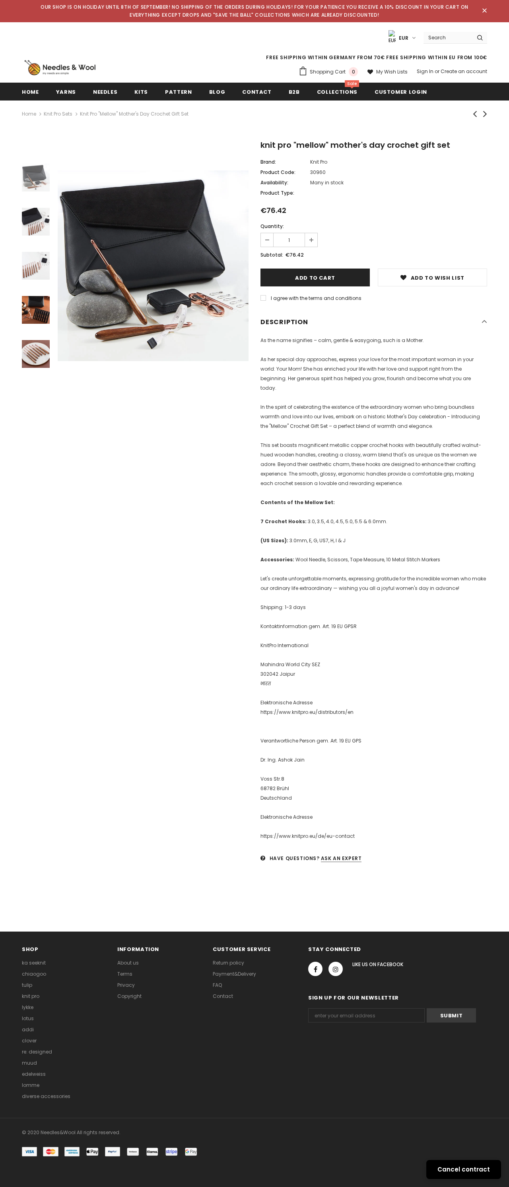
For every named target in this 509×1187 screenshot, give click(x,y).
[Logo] (60, 68)
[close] (484, 11)
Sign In (426, 71)
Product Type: (277, 192)
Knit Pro (318, 162)
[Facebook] (315, 969)
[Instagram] (335, 969)
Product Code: (277, 172)
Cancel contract (463, 1169)
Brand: (268, 162)
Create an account (464, 71)
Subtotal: (271, 254)
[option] (153, 265)
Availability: (274, 182)
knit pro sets (58, 113)
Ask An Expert (341, 858)
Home (29, 113)
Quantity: (272, 226)
